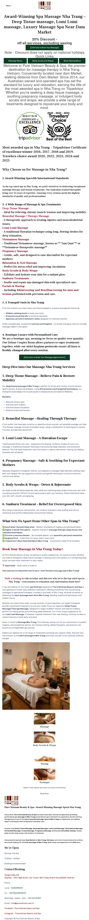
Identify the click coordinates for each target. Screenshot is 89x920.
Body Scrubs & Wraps (44, 745)
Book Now (44, 793)
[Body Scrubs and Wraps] (42, 60)
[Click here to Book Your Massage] (44, 47)
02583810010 (17, 888)
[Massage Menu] (15, 60)
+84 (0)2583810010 (17, 893)
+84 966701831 (34, 898)
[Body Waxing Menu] (72, 60)
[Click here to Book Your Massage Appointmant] (44, 357)
